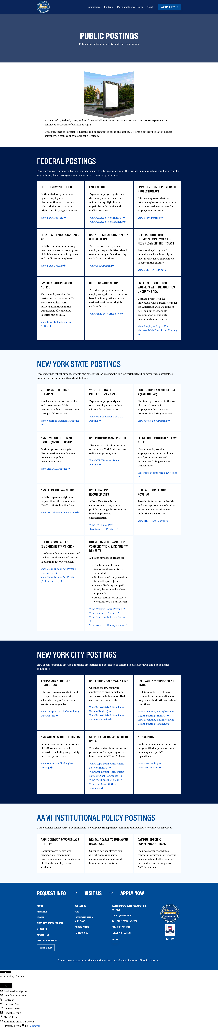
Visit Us (93, 893)
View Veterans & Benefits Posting (60, 420)
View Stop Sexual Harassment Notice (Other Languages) (106, 774)
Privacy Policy (81, 926)
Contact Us (80, 905)
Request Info (51, 893)
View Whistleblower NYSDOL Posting (106, 418)
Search (115, 939)
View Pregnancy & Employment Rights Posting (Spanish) (156, 721)
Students (42, 928)
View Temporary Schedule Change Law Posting (60, 713)
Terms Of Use (81, 932)
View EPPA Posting (149, 218)
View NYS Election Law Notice (58, 512)
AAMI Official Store (47, 940)
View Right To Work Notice (105, 313)
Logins (40, 917)
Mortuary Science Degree (50, 923)
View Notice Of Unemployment (107, 625)
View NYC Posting (148, 767)
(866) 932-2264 (130, 921)
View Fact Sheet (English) (104, 780)
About (40, 905)
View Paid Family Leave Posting (107, 617)
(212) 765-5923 (123, 926)
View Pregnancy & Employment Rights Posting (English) (156, 713)
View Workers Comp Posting (106, 609)
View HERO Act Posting (152, 521)
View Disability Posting (103, 613)
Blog (76, 911)
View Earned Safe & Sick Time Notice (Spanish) (106, 717)
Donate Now (46, 948)
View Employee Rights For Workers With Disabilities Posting (157, 328)
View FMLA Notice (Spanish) (106, 221)
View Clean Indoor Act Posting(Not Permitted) (58, 579)
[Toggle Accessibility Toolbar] (5, 972)
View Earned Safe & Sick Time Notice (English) (106, 709)
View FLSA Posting (52, 265)
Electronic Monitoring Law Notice (157, 473)
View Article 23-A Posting (153, 420)
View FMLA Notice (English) (106, 217)
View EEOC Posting (52, 217)
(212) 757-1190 (125, 915)
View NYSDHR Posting (54, 468)
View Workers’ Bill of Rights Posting (57, 765)
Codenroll (34, 1026)
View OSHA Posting (100, 265)
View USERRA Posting (151, 270)
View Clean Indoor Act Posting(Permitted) (58, 571)
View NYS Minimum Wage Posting (104, 462)
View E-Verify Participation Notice (56, 324)
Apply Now (132, 893)
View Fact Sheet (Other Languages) (102, 786)
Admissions (43, 911)
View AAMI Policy (148, 763)
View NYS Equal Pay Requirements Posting (102, 527)
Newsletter (43, 934)
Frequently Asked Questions (83, 919)
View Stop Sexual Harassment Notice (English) (106, 765)
